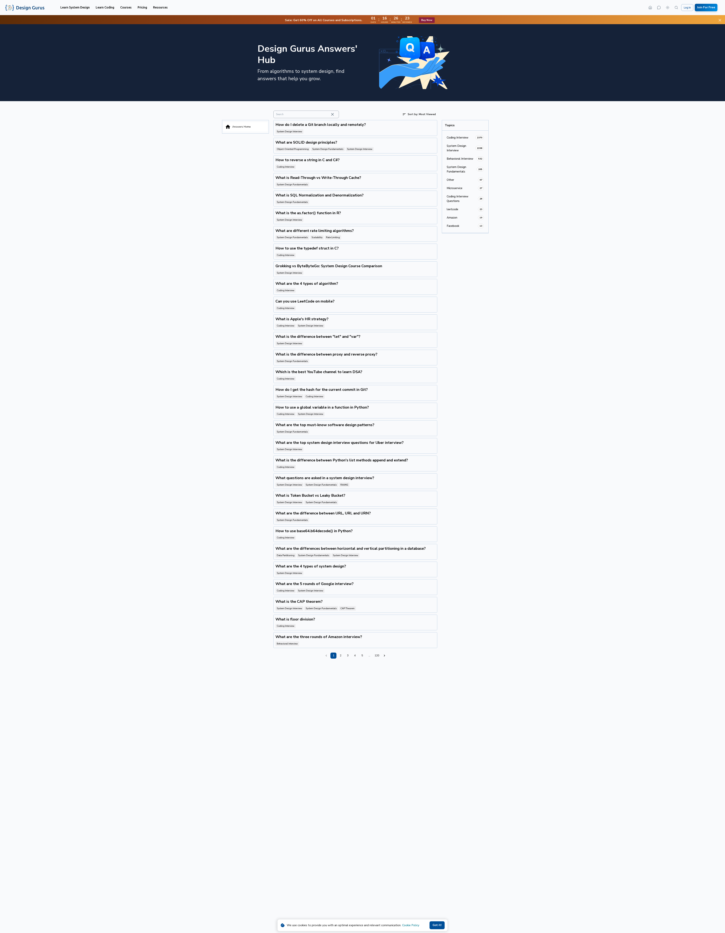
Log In (687, 7)
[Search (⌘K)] (676, 7)
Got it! (437, 925)
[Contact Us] (659, 7)
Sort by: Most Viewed (422, 114)
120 (377, 655)
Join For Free (706, 7)
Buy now (426, 20)
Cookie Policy (410, 925)
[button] (75, 7)
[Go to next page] (384, 656)
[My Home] (650, 7)
